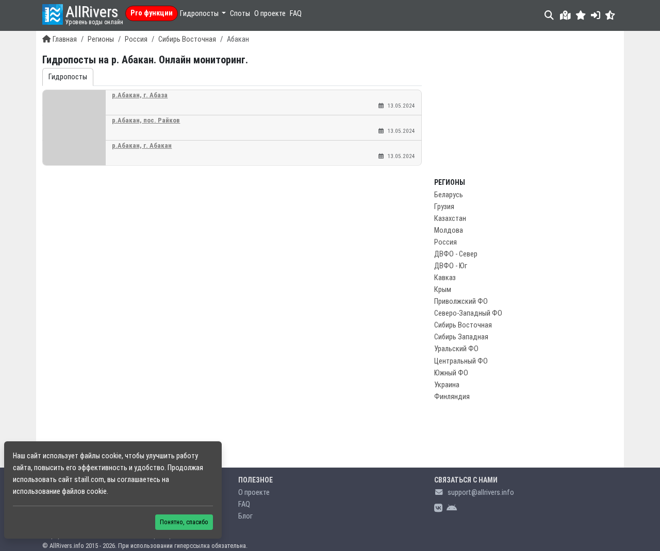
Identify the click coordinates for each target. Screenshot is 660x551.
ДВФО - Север (455, 254)
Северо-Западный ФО (468, 313)
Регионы (101, 39)
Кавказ (445, 277)
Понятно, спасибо (184, 522)
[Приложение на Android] (452, 508)
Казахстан (450, 218)
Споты (240, 13)
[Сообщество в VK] (438, 508)
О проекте (270, 13)
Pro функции (151, 13)
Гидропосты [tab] (67, 77)
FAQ (296, 13)
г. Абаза (140, 95)
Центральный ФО (461, 361)
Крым (442, 289)
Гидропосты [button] (200, 13)
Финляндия (452, 396)
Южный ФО (451, 373)
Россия (136, 39)
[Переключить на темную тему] (610, 15)
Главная (65, 39)
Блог (245, 516)
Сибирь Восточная (187, 39)
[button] (581, 15)
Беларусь (448, 195)
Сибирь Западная (461, 337)
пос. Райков (146, 120)
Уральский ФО (456, 349)
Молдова (448, 230)
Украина (446, 385)
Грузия (444, 206)
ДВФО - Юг (450, 266)
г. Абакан (142, 145)
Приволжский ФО (461, 301)
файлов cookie (84, 491)
